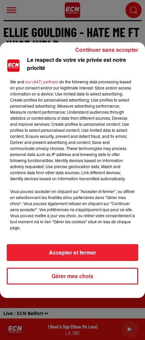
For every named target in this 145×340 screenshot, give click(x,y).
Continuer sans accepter (106, 49)
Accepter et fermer (72, 252)
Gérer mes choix (72, 276)
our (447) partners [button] (41, 81)
